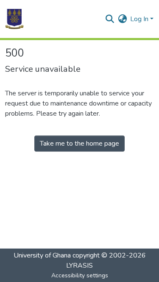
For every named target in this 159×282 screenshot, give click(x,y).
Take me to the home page (79, 143)
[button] (14, 19)
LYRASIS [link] (79, 265)
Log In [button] (140, 19)
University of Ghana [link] (42, 255)
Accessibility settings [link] (79, 275)
